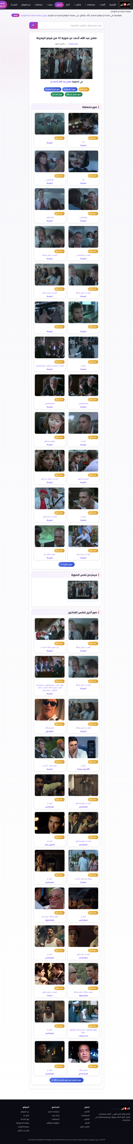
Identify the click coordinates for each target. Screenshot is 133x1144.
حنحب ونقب (83, 1035)
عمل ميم (93, 138)
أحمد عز (54, 81)
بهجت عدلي (59, 684)
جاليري (59, 4)
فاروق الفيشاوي (92, 1029)
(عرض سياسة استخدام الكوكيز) (34, 15)
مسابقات (38, 4)
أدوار (68, 4)
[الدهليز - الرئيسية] (125, 5)
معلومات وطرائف (52, 1123)
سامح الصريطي (40, 365)
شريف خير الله (88, 992)
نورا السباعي (50, 179)
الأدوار (87, 1123)
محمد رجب (44, 916)
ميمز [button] (50, 4)
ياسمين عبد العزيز (52, 365)
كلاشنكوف (49, 920)
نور (83, 141)
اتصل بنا (14, 4)
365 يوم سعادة (83, 769)
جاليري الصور (84, 1126)
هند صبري (80, 954)
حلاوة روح (50, 731)
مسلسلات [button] (91, 4)
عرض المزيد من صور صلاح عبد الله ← (66, 1080)
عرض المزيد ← (66, 564)
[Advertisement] (13, 56)
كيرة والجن (83, 806)
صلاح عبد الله (65, 81)
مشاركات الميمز (53, 1111)
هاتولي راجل (50, 844)
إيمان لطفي (50, 217)
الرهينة (83, 145)
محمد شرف (46, 516)
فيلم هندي (83, 1073)
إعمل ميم (55, 1115)
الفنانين (86, 1119)
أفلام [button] (103, 4)
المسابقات (55, 1119)
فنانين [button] (78, 4)
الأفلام (86, 1111)
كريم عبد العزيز (80, 803)
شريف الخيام (47, 992)
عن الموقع (26, 4)
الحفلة (49, 995)
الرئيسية (112, 4)
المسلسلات (85, 1115)
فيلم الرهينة (73, 43)
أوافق (15, 15)
